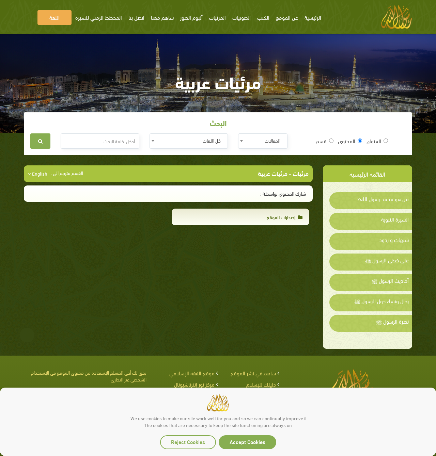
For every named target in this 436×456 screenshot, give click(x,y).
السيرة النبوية (395, 219)
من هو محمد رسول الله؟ (383, 199)
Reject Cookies (188, 441)
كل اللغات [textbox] (212, 140)
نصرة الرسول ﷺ (392, 321)
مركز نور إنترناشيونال (194, 384)
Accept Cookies (247, 441)
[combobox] (262, 141)
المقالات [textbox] (272, 140)
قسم (321, 141)
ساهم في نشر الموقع (253, 373)
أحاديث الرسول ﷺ (390, 280)
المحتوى (346, 141)
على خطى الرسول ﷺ (387, 260)
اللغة (54, 17)
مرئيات (301, 173)
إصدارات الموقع (281, 217)
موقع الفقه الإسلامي (192, 373)
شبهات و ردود (394, 240)
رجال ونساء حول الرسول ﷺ (381, 301)
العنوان (374, 141)
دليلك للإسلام (261, 384)
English (39, 173)
